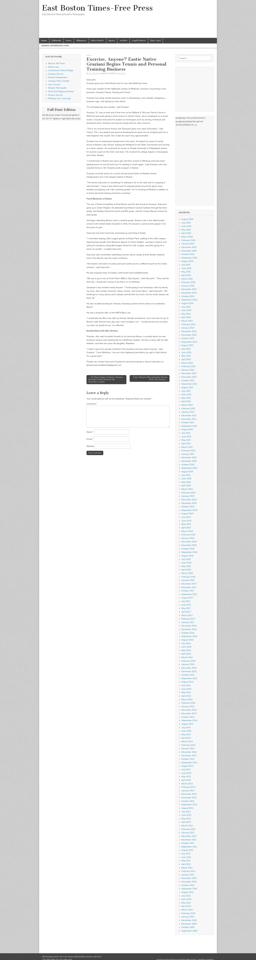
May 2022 (186, 398)
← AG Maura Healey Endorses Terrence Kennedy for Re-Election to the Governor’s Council (105, 379)
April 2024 (186, 317)
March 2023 (187, 363)
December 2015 (189, 668)
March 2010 (187, 910)
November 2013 (189, 755)
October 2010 (187, 885)
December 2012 (189, 794)
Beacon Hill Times (56, 63)
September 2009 (189, 931)
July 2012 (186, 811)
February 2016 (188, 661)
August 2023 (187, 345)
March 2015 (187, 699)
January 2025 (187, 286)
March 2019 (187, 531)
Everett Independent (57, 77)
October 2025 (187, 254)
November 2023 (189, 335)
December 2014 (189, 710)
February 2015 (188, 703)
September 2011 (189, 846)
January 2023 (187, 370)
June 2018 (186, 562)
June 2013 (186, 773)
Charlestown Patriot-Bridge (60, 70)
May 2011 (186, 860)
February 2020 (188, 492)
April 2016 (186, 654)
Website (90, 446)
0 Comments (121, 73)
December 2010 (189, 878)
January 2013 (187, 790)
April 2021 (186, 443)
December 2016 (189, 626)
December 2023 (189, 331)
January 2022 (187, 412)
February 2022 (188, 408)
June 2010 (186, 899)
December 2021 (189, 415)
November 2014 (189, 713)
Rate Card (156, 40)
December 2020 (189, 457)
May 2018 (186, 566)
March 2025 (187, 279)
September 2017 (189, 594)
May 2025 (186, 271)
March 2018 (187, 573)
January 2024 (187, 328)
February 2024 (188, 324)
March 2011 (187, 868)
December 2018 (189, 541)
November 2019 (189, 503)
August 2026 (187, 219)
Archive (123, 40)
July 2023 (186, 349)
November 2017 (189, 587)
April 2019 (186, 527)
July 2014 (186, 727)
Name (90, 432)
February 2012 (188, 829)
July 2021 (186, 433)
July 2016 (186, 643)
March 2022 (187, 405)
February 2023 (188, 366)
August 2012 (187, 808)
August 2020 (187, 471)
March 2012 (187, 825)
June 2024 (186, 310)
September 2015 (189, 678)
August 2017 (187, 597)
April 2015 (186, 696)
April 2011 (186, 864)
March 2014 (187, 741)
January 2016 (187, 664)
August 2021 (187, 429)
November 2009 (189, 924)
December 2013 (189, 752)
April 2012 (186, 822)
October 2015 (187, 675)
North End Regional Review (61, 91)
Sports (111, 40)
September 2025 (189, 258)
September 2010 (189, 888)
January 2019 (187, 538)
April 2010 (186, 906)
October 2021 (187, 422)
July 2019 (186, 517)
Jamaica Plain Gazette (58, 81)
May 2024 (186, 314)
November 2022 (189, 377)
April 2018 (186, 569)
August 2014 (187, 724)
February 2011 (188, 871)
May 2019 (186, 524)
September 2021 (189, 426)
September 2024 (189, 300)
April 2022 (186, 401)
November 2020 (189, 461)
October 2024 (187, 296)
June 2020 (186, 478)
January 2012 (187, 832)
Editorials (56, 40)
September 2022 (189, 384)
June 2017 (186, 605)
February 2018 (188, 577)
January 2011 (187, 874)
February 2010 (188, 913)
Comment (92, 404)
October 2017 (187, 591)
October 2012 (187, 801)
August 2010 (187, 892)
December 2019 (189, 499)
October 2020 (187, 464)
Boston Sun (53, 67)
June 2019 (186, 520)
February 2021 (188, 450)
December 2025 (189, 247)
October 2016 (187, 633)
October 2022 (187, 380)
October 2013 (187, 759)
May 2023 (186, 356)
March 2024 (187, 321)
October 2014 (187, 717)
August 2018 (187, 555)
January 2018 (187, 580)
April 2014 (186, 738)
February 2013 (188, 787)
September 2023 (189, 342)
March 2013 (187, 783)
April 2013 (186, 780)
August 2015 (187, 682)
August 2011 (187, 850)
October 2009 (187, 927)
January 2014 (187, 748)
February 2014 (188, 745)
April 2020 (186, 485)
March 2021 (187, 447)
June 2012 (186, 815)
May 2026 (186, 230)
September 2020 (189, 468)
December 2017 (189, 584)
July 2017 (186, 601)
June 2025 (186, 268)
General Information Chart (55, 46)
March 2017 (187, 615)
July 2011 (185, 853)
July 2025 (186, 265)
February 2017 (188, 619)
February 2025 (188, 282)
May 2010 (186, 903)
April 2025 (186, 275)
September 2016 (189, 636)
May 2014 (186, 734)
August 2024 (187, 303)
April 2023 (186, 359)
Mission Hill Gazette (57, 88)
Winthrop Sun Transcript (59, 98)
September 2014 (189, 720)
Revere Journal (55, 95)
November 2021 (189, 419)
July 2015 (186, 685)
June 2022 (186, 394)
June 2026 (186, 226)
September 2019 (189, 510)
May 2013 (186, 776)
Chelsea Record (55, 74)
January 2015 (187, 706)
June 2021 (186, 436)
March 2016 (187, 657)
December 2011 (188, 836)
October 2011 (187, 843)
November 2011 (188, 839)
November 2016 (189, 629)
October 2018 (187, 549)
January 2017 (187, 622)
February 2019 (188, 534)
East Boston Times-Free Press (97, 7)
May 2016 (186, 650)
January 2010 (187, 916)
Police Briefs (97, 40)
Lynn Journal (54, 84)
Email (90, 439)
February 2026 (188, 240)
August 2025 (187, 261)
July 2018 (186, 559)
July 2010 (186, 896)
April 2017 (186, 612)
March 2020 (187, 489)
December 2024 (189, 289)
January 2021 (187, 454)
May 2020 (186, 482)
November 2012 (189, 797)
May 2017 (186, 608)
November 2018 (189, 545)
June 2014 (186, 731)
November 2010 (189, 881)
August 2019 (187, 513)
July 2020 (186, 475)
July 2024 (186, 307)
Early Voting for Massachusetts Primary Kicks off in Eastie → (150, 378)
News (69, 40)
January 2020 (187, 496)
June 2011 (186, 857)
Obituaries (81, 40)
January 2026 (187, 243)
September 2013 (189, 762)
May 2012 (186, 818)
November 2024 (189, 293)
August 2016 (187, 640)
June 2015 (186, 689)
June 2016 (186, 647)
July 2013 (186, 769)
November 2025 (189, 251)
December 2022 (189, 373)
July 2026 (186, 223)
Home (44, 40)
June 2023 (186, 352)
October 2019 (187, 506)
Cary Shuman (94, 73)
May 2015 (186, 692)
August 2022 (187, 387)
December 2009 (189, 920)
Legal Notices (139, 40)
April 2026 (186, 233)
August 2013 (187, 766)
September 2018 (189, 552)
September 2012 (189, 804)
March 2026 (187, 236)
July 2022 (186, 391)
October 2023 (187, 338)
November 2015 (189, 671)
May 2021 (186, 440)
